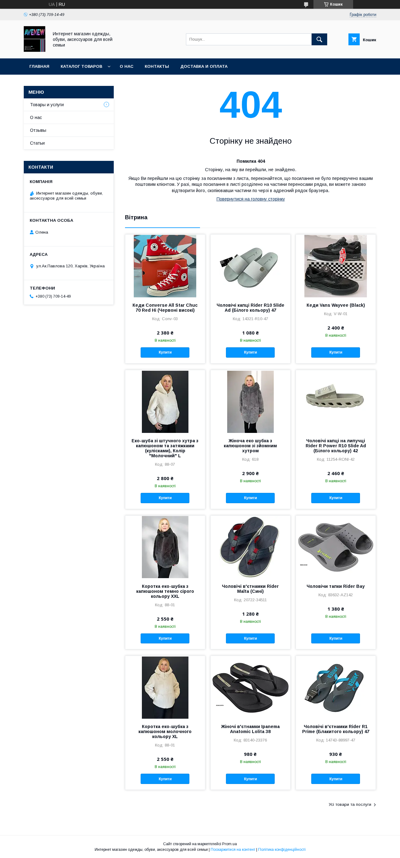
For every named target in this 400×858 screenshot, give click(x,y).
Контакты (157, 66)
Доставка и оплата (204, 66)
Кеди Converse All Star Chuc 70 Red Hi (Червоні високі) (165, 308)
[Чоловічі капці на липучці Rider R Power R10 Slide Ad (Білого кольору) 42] (336, 401)
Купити (165, 352)
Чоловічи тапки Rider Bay (336, 586)
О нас (126, 66)
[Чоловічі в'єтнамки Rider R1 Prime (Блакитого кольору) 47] (336, 687)
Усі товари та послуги (350, 804)
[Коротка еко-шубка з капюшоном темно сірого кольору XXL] (165, 547)
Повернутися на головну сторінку (251, 198)
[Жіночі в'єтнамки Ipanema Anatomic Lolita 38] (250, 687)
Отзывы (38, 130)
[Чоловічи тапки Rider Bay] (336, 547)
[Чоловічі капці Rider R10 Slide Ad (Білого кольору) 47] (250, 266)
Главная (39, 66)
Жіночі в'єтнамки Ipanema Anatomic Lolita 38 (250, 729)
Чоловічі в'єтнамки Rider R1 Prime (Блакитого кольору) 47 (335, 729)
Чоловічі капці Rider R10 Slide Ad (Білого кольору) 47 (250, 308)
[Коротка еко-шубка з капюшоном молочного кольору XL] (165, 687)
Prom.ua (229, 844)
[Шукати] (319, 39)
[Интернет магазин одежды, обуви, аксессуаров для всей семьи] (34, 50)
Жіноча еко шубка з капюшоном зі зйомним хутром (250, 445)
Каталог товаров (81, 66)
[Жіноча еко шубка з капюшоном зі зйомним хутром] (250, 401)
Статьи (37, 143)
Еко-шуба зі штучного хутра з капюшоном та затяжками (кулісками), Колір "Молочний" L (165, 448)
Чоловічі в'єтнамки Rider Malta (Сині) (250, 589)
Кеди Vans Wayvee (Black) (336, 305)
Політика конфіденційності (282, 849)
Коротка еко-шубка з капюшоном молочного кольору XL (165, 731)
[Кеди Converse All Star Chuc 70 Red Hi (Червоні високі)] (165, 266)
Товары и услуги (47, 104)
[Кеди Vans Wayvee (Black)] (336, 266)
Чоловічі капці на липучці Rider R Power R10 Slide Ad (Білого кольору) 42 (336, 445)
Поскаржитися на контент (233, 849)
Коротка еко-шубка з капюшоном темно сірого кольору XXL (165, 591)
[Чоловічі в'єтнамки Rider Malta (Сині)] (250, 547)
